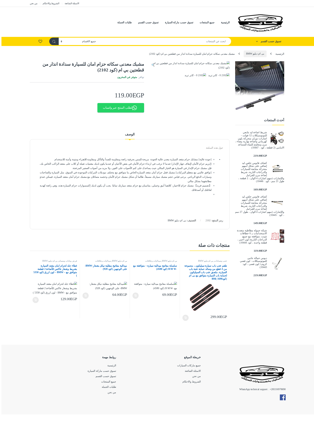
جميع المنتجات (207, 22)
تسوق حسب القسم (148, 22)
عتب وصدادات (220, 261)
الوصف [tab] (130, 134)
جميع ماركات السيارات (189, 365)
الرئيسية (225, 22)
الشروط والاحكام (51, 3)
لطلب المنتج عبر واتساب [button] (117, 107)
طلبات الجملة (124, 22)
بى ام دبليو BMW (255, 53)
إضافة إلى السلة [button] (185, 318)
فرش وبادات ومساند (68, 261)
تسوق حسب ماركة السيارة (179, 22)
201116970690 (278, 389)
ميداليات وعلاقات (153, 261)
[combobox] (164, 41)
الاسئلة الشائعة (72, 3)
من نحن (33, 3)
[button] (152, 65)
